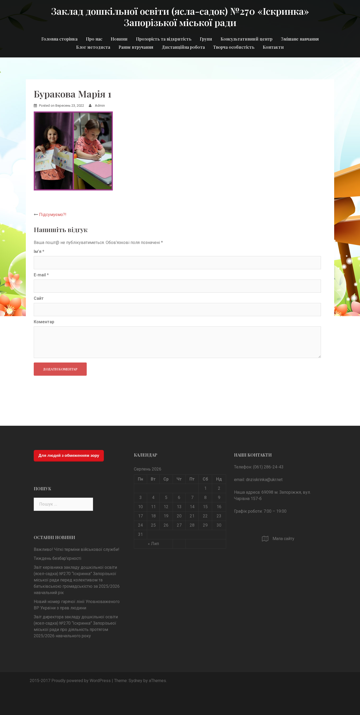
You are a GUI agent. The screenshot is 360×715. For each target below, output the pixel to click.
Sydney (135, 680)
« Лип (153, 543)
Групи (206, 39)
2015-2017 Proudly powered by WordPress (70, 680)
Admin (100, 105)
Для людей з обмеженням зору (68, 455)
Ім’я (39, 251)
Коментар (44, 321)
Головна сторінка (59, 39)
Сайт (39, 298)
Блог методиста (93, 47)
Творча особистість (233, 47)
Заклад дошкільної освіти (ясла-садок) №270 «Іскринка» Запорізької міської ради (180, 16)
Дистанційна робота (183, 47)
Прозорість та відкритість (163, 39)
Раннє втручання (136, 47)
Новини (119, 39)
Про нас (94, 39)
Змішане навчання (300, 39)
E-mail (41, 274)
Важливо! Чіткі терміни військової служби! (76, 549)
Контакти (273, 47)
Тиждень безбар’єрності (57, 558)
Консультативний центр (247, 39)
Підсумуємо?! (52, 214)
